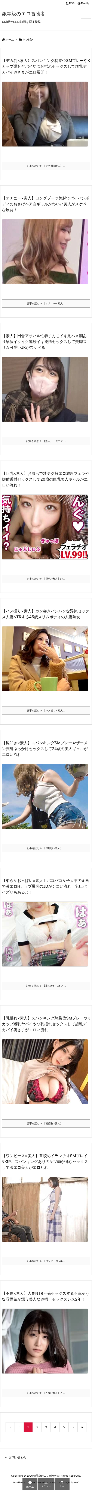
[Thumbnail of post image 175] (46, 662)
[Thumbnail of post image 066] (46, 799)
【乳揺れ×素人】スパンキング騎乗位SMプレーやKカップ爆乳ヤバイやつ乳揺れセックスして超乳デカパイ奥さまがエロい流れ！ (46, 1024)
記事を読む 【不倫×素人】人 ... (46, 1392)
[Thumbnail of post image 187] (46, 392)
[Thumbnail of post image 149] (46, 1212)
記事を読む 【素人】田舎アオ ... (46, 441)
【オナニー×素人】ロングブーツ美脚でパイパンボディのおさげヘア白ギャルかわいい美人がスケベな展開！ (45, 204)
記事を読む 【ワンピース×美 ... (46, 1261)
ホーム (10, 39)
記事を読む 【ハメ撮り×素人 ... (46, 710)
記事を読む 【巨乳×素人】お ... (46, 578)
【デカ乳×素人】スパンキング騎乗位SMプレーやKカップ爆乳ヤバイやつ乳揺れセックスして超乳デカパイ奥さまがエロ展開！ (46, 66)
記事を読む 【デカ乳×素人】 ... (46, 165)
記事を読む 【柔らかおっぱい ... (46, 985)
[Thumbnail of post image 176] (46, 937)
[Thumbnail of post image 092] (46, 254)
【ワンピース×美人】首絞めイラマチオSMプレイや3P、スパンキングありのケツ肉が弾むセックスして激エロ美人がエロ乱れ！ (45, 1161)
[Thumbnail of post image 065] (46, 1074)
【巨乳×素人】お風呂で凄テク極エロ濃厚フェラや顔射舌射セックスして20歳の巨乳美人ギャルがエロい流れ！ (45, 479)
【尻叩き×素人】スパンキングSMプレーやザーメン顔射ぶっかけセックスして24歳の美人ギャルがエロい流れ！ (45, 749)
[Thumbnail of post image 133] (46, 530)
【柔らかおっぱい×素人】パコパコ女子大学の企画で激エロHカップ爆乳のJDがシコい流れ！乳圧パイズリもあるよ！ (45, 886)
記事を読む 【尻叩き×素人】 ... (46, 848)
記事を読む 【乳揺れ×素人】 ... (46, 1123)
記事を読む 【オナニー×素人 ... (46, 303)
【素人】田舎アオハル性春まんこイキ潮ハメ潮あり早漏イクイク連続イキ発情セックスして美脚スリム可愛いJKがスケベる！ (44, 342)
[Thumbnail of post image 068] (46, 117)
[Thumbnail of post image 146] (46, 1344)
